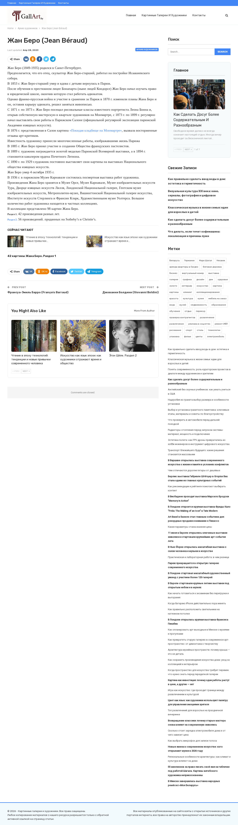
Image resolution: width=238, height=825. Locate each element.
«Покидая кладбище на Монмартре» (96, 130)
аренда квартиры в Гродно (183, 266)
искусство (202, 286)
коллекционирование (208, 292)
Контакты (63, 3)
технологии (214, 330)
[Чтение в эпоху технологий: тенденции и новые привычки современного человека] (15, 241)
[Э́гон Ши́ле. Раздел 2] (132, 336)
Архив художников (146, 49)
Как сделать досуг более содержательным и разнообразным (196, 119)
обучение (174, 311)
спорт (189, 330)
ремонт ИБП (221, 324)
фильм (187, 336)
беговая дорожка (212, 266)
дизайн (200, 279)
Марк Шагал (205, 260)
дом (211, 279)
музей (182, 305)
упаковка (174, 336)
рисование (175, 330)
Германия (189, 260)
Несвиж (221, 260)
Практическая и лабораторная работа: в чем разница (198, 557)
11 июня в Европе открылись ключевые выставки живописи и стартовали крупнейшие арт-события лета (197, 536)
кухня (201, 298)
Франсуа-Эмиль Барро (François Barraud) (37, 292)
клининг (187, 292)
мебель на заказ (217, 298)
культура (188, 298)
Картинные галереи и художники (37, 3)
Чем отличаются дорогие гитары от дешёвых (194, 470)
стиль (200, 330)
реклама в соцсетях (199, 324)
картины (174, 292)
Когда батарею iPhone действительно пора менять (197, 603)
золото (173, 286)
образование (218, 305)
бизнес (173, 273)
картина (217, 286)
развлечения (176, 324)
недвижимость (199, 305)
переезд (200, 311)
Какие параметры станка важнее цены (190, 526)
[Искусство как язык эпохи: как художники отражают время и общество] (94, 241)
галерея (173, 279)
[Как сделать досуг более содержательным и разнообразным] (199, 94)
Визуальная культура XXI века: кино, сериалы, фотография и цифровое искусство (193, 196)
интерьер (187, 286)
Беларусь (174, 260)
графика (187, 279)
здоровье (223, 279)
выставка (213, 273)
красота (173, 298)
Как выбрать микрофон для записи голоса (192, 740)
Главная (11, 3)
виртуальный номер (193, 273)
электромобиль (215, 336)
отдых (188, 311)
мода (172, 305)
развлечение (207, 317)
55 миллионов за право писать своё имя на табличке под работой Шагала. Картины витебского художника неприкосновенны (199, 770)
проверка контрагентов (182, 317)
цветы (199, 336)
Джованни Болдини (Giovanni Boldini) (130, 292)
